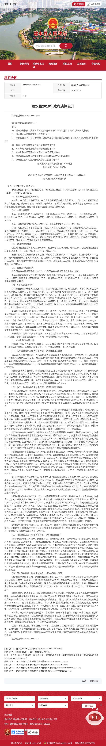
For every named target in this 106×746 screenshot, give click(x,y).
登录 (6, 4)
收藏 (84, 681)
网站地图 (8, 715)
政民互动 (67, 64)
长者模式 (80, 4)
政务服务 (53, 64)
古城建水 (81, 64)
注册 (15, 4)
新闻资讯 (24, 64)
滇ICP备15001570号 (33, 743)
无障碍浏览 (95, 4)
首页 (10, 64)
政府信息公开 (38, 65)
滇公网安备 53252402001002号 (60, 743)
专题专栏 (96, 64)
